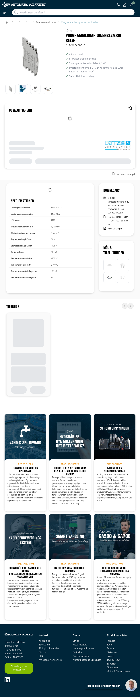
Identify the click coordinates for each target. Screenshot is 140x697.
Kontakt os (44, 640)
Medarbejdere (80, 644)
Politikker (78, 652)
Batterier (111, 663)
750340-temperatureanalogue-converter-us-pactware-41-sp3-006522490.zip (118, 205)
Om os (76, 640)
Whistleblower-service (50, 659)
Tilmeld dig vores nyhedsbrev (19, 668)
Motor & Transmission (118, 671)
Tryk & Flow (113, 659)
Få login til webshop (49, 648)
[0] (131, 5)
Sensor (110, 648)
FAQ (41, 656)
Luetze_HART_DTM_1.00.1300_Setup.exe (118, 220)
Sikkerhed (112, 652)
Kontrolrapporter (81, 656)
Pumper (111, 640)
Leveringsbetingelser (84, 648)
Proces (110, 656)
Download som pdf (125, 174)
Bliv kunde (44, 644)
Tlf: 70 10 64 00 (13, 649)
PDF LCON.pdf (115, 228)
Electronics (112, 667)
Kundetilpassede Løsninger (87, 659)
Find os (42, 652)
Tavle (109, 644)
